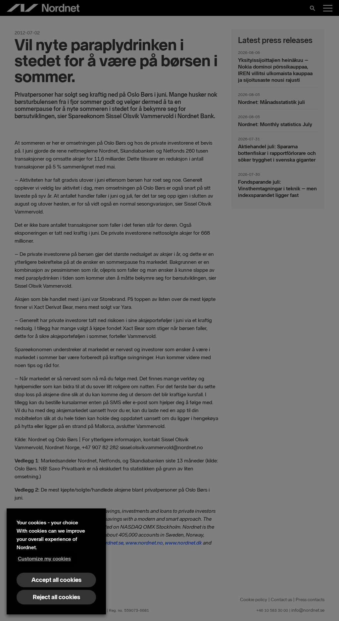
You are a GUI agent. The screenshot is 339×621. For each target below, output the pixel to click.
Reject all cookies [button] (56, 597)
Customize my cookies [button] (44, 558)
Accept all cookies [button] (56, 580)
